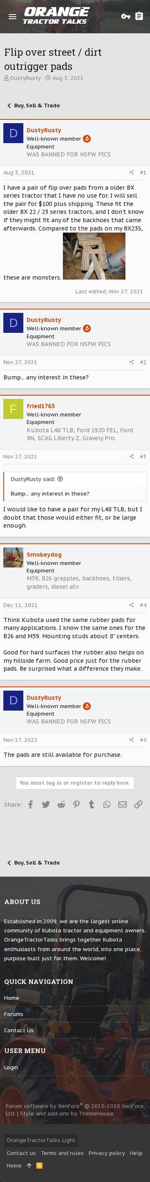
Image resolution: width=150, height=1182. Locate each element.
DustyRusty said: (33, 479)
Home (11, 997)
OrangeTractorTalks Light (41, 1140)
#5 (143, 739)
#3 (143, 456)
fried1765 (41, 406)
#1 (143, 172)
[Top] (29, 1166)
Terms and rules (62, 1153)
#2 (143, 362)
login (11, 1067)
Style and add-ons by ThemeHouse (67, 1113)
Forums (13, 1014)
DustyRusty (25, 78)
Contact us (19, 1030)
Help (136, 1153)
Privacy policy (107, 1153)
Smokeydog (44, 554)
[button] (12, 17)
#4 (143, 605)
